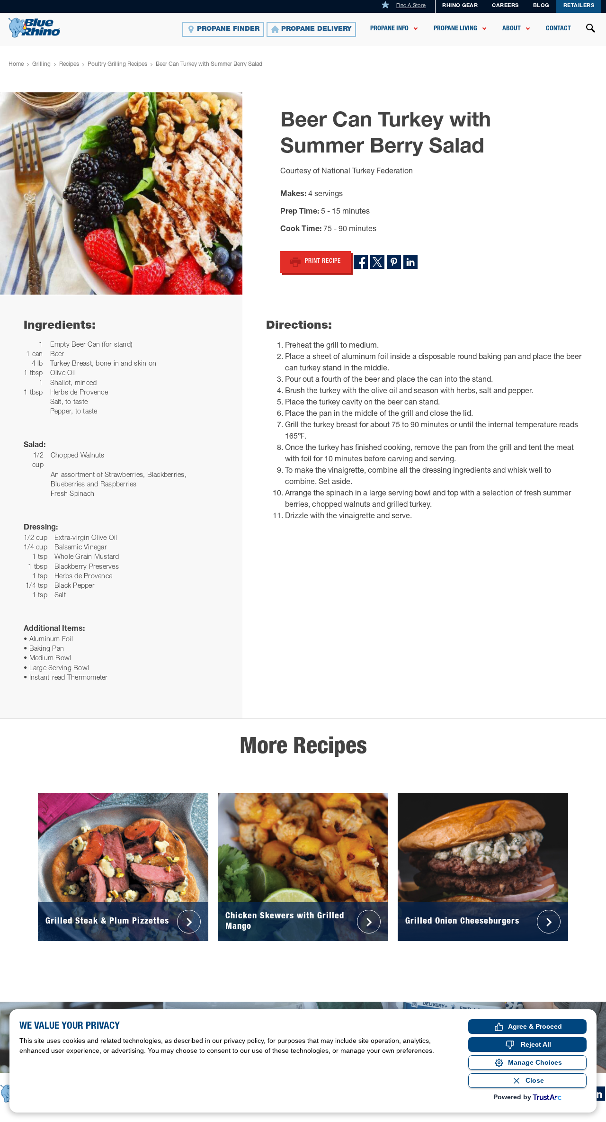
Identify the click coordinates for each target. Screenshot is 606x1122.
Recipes (69, 64)
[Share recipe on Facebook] (361, 262)
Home (16, 64)
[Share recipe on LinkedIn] (410, 262)
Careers (505, 6)
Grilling (41, 64)
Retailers (579, 6)
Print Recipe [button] (323, 262)
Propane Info (389, 29)
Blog (541, 6)
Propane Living (455, 29)
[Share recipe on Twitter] (377, 262)
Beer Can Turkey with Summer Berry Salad (209, 64)
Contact (558, 29)
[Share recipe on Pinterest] (394, 262)
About (511, 29)
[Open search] (591, 29)
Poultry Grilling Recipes (117, 64)
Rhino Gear (460, 6)
